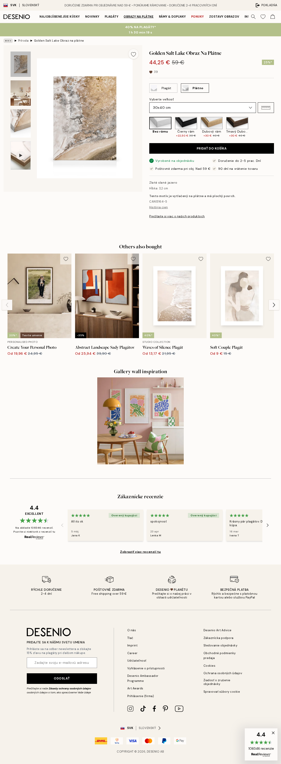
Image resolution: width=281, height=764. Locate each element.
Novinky (92, 16)
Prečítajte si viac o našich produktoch (177, 216)
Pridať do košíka (212, 148)
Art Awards (135, 688)
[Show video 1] (21, 155)
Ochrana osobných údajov (223, 673)
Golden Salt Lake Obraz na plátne (59, 40)
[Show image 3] (21, 123)
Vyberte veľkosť (161, 99)
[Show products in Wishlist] (263, 16)
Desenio (153, 751)
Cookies (210, 666)
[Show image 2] (21, 93)
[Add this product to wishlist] (133, 54)
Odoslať (62, 678)
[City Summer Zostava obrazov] (140, 420)
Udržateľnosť (136, 661)
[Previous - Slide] (145, 127)
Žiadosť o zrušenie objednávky (217, 682)
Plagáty (112, 16)
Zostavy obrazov (224, 16)
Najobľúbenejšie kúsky (60, 16)
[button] (266, 107)
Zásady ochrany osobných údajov (70, 688)
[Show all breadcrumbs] (8, 41)
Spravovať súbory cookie (222, 692)
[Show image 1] (21, 64)
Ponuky (197, 16)
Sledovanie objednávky (221, 645)
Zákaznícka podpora (219, 638)
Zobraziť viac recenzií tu (140, 552)
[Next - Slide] (277, 127)
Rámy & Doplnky (172, 16)
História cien (158, 207)
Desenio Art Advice (218, 630)
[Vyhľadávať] (253, 17)
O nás (131, 630)
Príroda (23, 40)
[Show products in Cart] (272, 16)
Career (132, 653)
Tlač (130, 638)
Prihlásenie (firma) (140, 696)
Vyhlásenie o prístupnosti (146, 668)
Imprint (132, 645)
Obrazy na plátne (138, 16)
